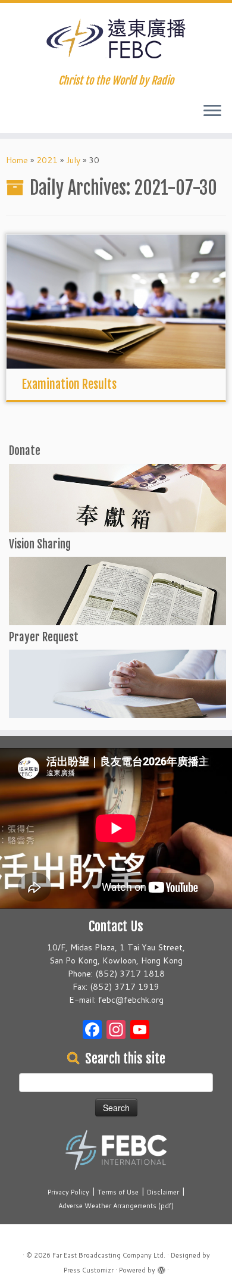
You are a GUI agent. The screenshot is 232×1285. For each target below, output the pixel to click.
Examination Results (69, 384)
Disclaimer (163, 1192)
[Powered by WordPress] (161, 1268)
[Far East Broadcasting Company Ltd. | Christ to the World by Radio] (116, 38)
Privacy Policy (68, 1192)
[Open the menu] (212, 111)
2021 (47, 160)
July (73, 160)
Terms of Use (118, 1192)
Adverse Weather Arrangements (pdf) (116, 1206)
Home (17, 160)
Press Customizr (89, 1270)
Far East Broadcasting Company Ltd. (108, 1255)
